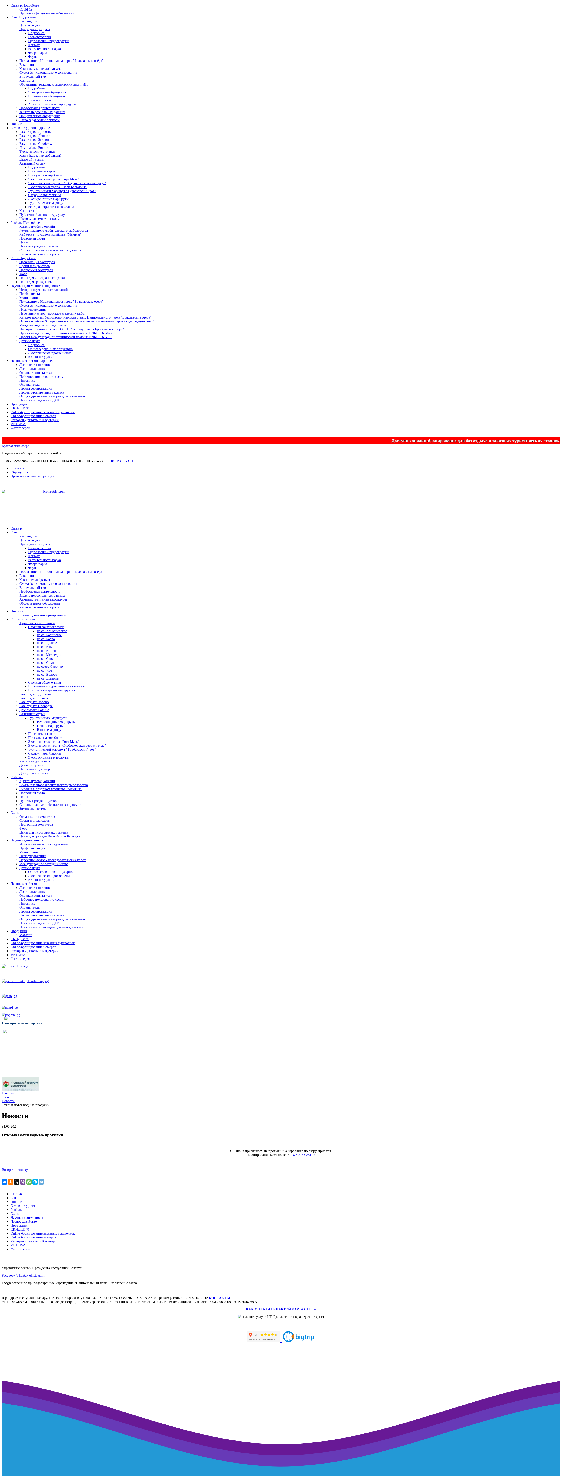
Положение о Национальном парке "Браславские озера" (61, 301)
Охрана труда (29, 384)
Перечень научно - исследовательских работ (52, 313)
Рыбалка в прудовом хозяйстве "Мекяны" (50, 234)
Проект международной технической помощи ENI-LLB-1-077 (65, 333)
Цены (23, 242)
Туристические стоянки (37, 151)
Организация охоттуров (37, 262)
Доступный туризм (33, 773)
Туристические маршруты (47, 203)
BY (119, 461)
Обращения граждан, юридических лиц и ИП (53, 84)
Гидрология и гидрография (48, 41)
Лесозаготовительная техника (41, 392)
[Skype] (35, 1182)
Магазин (25, 935)
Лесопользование (32, 368)
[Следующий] (63, 513)
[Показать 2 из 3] (55, 508)
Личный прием (39, 100)
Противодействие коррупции (33, 476)
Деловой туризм (31, 159)
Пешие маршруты (50, 726)
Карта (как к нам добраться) (40, 68)
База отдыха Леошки (34, 136)
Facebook (8, 1275)
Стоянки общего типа (44, 682)
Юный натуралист (42, 357)
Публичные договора (35, 769)
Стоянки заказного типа (46, 627)
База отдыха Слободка (36, 143)
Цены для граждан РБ (35, 282)
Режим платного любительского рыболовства (53, 230)
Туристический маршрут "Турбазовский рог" (62, 191)
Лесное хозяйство (24, 361)
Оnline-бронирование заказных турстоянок (43, 412)
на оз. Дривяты (48, 678)
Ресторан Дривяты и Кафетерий (35, 420)
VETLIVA (18, 424)
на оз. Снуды (46, 662)
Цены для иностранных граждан (43, 278)
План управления (32, 309)
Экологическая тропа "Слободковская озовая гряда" (67, 183)
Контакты (26, 80)
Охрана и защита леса (35, 372)
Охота (15, 258)
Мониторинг (29, 297)
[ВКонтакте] (4, 1182)
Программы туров (41, 171)
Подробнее (30, 5)
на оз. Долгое (47, 643)
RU (113, 461)
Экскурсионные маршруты (48, 199)
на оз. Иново (46, 651)
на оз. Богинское (49, 635)
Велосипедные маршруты (56, 722)
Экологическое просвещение (49, 353)
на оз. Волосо (47, 674)
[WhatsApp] (29, 1182)
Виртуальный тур (32, 76)
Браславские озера (15, 446)
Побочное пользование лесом (41, 376)
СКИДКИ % (20, 408)
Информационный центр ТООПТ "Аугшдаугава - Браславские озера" (71, 329)
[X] (16, 1182)
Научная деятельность (27, 286)
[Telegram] (41, 1182)
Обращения (19, 472)
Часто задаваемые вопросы (39, 120)
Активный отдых (32, 163)
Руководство (28, 21)
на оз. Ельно (46, 647)
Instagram (37, 1275)
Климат (34, 45)
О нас (15, 17)
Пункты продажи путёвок (38, 801)
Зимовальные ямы (33, 809)
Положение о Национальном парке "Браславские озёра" (61, 61)
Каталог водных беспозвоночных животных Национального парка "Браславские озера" (85, 317)
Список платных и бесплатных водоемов (50, 250)
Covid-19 (25, 9)
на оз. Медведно (49, 655)
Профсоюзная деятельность (39, 108)
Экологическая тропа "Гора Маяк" (53, 179)
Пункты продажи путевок (38, 246)
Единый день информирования (42, 615)
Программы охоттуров (36, 270)
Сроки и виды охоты (34, 266)
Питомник (27, 380)
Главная (16, 5)
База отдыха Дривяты (35, 132)
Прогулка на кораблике (45, 175)
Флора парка (37, 53)
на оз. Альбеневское (52, 631)
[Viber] (22, 1182)
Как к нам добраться (34, 580)
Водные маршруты (51, 730)
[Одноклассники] (10, 1182)
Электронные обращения (47, 92)
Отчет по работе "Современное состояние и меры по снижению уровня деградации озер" (86, 321)
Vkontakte (23, 1275)
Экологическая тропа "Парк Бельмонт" (57, 187)
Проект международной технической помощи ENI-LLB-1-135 (65, 337)
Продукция (19, 404)
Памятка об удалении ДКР (39, 400)
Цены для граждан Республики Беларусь (49, 836)
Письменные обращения (46, 96)
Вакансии (26, 64)
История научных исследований (43, 290)
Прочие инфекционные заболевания (46, 13)
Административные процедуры (52, 104)
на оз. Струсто (47, 658)
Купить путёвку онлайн (37, 226)
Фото (23, 274)
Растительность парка (44, 49)
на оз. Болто (46, 639)
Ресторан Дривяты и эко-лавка (51, 207)
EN (124, 461)
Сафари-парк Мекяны (44, 195)
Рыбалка (17, 222)
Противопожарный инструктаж (52, 690)
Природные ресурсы (34, 29)
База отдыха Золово (34, 139)
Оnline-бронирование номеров (33, 416)
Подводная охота (32, 238)
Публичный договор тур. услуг (42, 215)
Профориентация (32, 293)
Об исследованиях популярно (50, 349)
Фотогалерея (20, 428)
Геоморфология (39, 37)
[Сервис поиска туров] (298, 1340)
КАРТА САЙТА (304, 1309)
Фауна (33, 57)
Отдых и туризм (23, 128)
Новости (17, 124)
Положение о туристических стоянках (57, 686)
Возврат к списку (15, 1170)
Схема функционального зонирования (48, 72)
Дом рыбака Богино (34, 147)
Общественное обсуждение (39, 116)
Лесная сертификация (35, 388)
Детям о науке (29, 341)
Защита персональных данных (42, 112)
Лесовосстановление (34, 365)
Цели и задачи (30, 25)
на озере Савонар (50, 666)
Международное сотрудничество (43, 325)
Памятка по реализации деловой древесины (52, 927)
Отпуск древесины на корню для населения (52, 396)
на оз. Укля (45, 670)
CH (130, 461)
